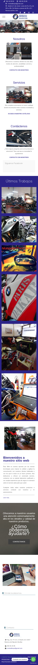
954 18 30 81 (10, 1)
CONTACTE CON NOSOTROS (19, 70)
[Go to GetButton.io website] (33, 663)
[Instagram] (29, 12)
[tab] (14, 28)
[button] (19, 200)
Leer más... (6, 497)
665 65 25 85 (23, 1)
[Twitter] (25, 12)
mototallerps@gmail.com (15, 3)
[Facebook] (20, 12)
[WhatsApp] (33, 12)
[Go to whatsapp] (33, 659)
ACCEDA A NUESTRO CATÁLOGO (19, 113)
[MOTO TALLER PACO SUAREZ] (19, 17)
